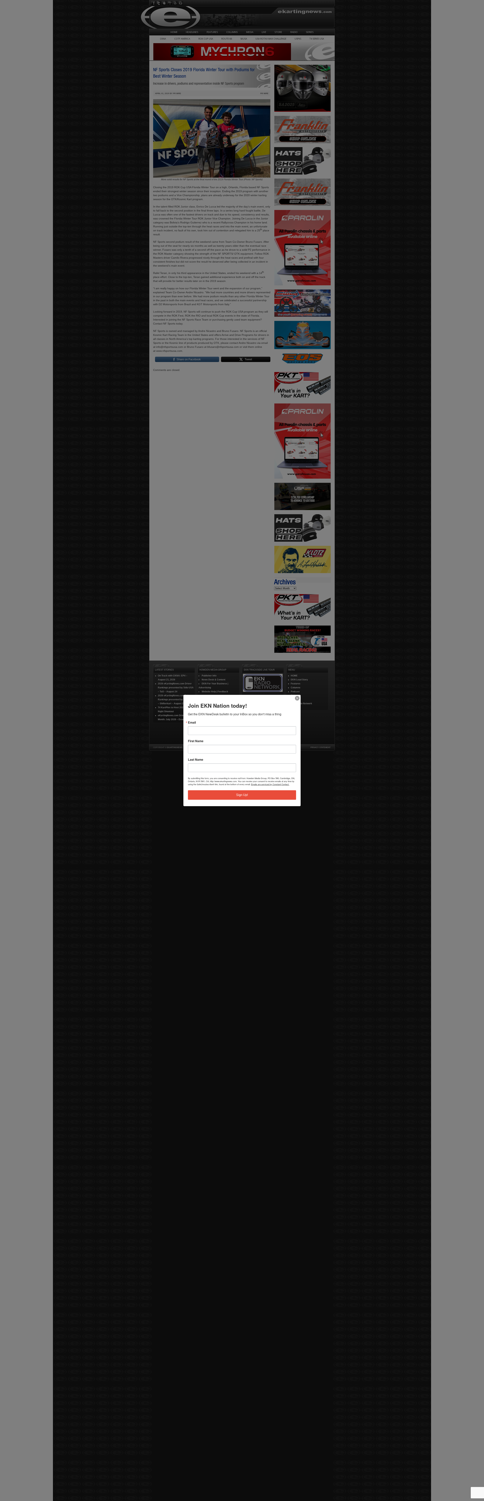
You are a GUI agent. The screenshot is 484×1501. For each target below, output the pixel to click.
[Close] (297, 698)
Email (192, 722)
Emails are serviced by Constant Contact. (270, 784)
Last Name (195, 759)
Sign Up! (242, 795)
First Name (195, 741)
